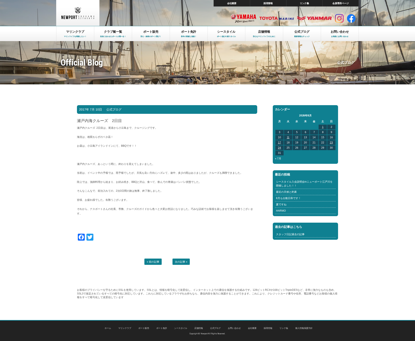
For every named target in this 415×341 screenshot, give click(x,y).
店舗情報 (198, 328)
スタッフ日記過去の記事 (290, 234)
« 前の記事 (153, 261)
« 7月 (278, 158)
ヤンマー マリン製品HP (314, 18)
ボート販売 (143, 328)
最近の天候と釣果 (286, 191)
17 (279, 142)
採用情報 (268, 3)
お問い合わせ (234, 328)
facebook (351, 18)
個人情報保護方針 (304, 328)
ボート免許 (161, 328)
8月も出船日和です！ (288, 198)
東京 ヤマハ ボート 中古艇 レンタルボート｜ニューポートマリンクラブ (77, 13)
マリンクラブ (124, 328)
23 (331, 142)
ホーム (108, 328)
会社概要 (232, 3)
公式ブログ (113, 109)
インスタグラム (339, 18)
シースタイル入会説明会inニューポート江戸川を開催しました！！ (304, 183)
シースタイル (180, 328)
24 (279, 147)
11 (288, 137)
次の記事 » (181, 261)
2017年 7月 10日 (90, 109)
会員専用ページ (340, 3)
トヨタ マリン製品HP (276, 18)
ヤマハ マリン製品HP (243, 18)
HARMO (281, 210)
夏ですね (281, 204)
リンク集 (304, 3)
